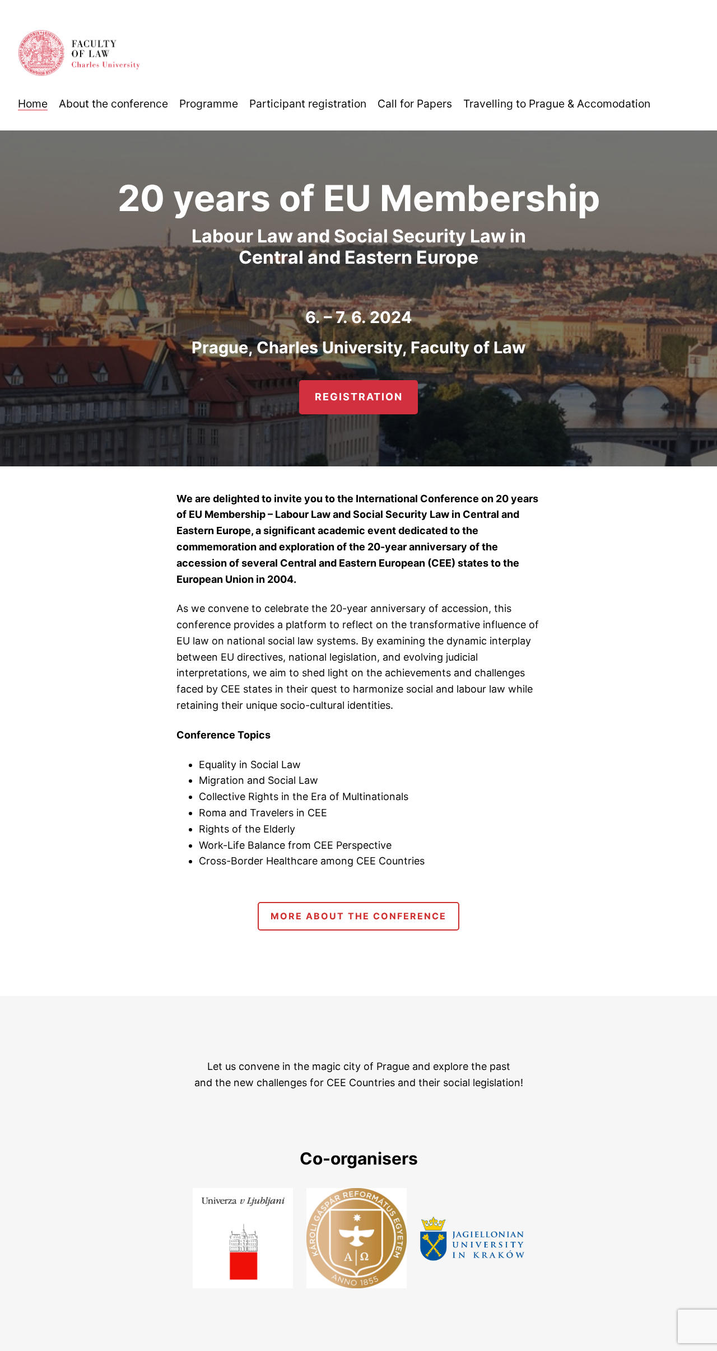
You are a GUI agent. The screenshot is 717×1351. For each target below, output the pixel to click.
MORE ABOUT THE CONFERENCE (358, 916)
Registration (359, 397)
